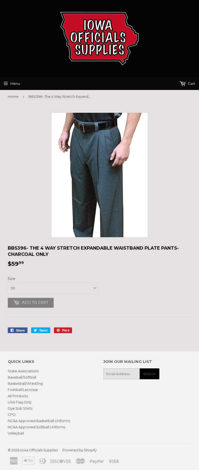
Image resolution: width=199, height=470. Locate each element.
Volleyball (16, 433)
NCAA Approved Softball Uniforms (36, 427)
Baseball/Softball (22, 377)
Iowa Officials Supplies (39, 450)
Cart (191, 83)
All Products (18, 396)
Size (11, 278)
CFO (12, 414)
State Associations (23, 371)
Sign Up (149, 374)
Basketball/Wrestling (25, 383)
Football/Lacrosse (23, 390)
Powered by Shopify (79, 450)
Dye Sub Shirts (20, 408)
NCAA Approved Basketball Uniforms (39, 421)
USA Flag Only (20, 402)
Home (13, 96)
